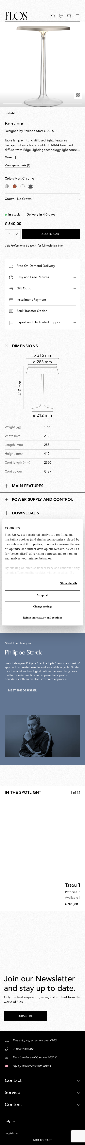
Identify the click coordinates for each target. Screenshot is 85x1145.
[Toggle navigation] (77, 15)
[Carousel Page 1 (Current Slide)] (12, 103)
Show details (68, 583)
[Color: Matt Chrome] (30, 186)
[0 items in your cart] (69, 16)
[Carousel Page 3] (52, 103)
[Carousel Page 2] (32, 103)
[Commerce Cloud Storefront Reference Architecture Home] (16, 16)
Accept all (42, 595)
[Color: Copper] (15, 186)
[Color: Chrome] (7, 186)
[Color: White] (23, 186)
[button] (53, 16)
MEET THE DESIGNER (22, 690)
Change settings (42, 606)
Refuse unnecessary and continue (42, 617)
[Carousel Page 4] (72, 103)
